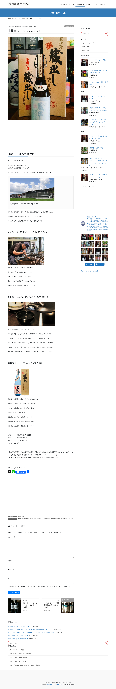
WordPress (50, 684)
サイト (10, 578)
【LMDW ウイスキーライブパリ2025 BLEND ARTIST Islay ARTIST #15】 (30, 629)
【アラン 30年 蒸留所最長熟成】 (18, 657)
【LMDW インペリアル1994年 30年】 (19, 626)
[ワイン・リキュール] (14, 605)
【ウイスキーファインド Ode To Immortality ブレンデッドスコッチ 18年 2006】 (31, 632)
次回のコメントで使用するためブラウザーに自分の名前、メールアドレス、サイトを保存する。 (40, 586)
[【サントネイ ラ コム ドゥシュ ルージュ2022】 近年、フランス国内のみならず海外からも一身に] (98, 244)
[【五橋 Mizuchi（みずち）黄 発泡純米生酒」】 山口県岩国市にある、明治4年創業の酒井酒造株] (91, 237)
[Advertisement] (41, 134)
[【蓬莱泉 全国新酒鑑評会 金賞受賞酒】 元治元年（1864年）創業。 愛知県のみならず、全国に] (91, 258)
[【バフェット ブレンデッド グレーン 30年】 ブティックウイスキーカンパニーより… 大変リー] (98, 258)
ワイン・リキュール (87, 46)
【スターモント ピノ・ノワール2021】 (19, 661)
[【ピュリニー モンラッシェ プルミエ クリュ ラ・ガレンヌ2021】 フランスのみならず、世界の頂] (105, 258)
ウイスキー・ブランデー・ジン (90, 43)
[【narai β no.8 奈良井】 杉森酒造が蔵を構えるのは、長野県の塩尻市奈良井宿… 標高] (98, 251)
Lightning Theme (58, 684)
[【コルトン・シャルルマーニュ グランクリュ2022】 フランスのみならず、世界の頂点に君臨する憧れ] (91, 251)
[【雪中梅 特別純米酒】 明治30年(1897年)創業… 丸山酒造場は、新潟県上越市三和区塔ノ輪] (105, 244)
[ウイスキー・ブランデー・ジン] (67, 605)
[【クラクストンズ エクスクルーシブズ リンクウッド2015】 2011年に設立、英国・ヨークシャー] (91, 244)
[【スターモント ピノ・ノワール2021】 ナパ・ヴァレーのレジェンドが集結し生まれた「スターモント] (105, 237)
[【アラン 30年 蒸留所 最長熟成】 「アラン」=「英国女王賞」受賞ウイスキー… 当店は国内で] (98, 237)
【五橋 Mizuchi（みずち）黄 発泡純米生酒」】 (21, 653)
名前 (10, 561)
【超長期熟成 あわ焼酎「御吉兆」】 (18, 638)
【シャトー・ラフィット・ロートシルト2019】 (30, 605)
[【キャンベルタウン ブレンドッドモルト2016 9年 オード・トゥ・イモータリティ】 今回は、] (84, 251)
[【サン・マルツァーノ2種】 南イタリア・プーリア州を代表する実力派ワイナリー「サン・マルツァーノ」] (84, 237)
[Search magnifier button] (106, 34)
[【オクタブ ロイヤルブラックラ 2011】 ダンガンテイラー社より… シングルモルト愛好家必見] (105, 251)
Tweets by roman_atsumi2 (89, 271)
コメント (11, 537)
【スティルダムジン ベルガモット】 (18, 635)
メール (11, 569)
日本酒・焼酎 (69, 26)
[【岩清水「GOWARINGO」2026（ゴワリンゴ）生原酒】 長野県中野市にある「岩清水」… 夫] (84, 244)
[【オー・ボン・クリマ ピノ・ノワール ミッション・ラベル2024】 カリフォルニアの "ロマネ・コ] (84, 258)
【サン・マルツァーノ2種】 (16, 650)
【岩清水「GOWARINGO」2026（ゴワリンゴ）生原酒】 (24, 665)
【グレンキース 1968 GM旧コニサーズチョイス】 (52, 605)
